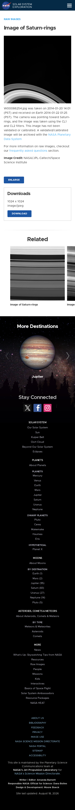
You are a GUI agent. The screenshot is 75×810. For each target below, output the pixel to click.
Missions (37, 674)
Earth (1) (37, 573)
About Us (37, 718)
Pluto (37, 520)
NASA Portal (37, 746)
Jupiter (37, 376)
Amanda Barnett (46, 780)
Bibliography (37, 723)
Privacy (37, 732)
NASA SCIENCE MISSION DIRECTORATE (37, 741)
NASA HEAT (37, 703)
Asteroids (37, 631)
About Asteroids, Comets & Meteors (37, 616)
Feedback (37, 728)
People (37, 669)
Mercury (37, 475)
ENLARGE (14, 180)
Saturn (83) (37, 588)
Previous (8, 356)
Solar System (37, 422)
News (37, 650)
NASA (4, 5)
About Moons (37, 563)
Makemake (37, 529)
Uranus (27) (37, 593)
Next (67, 356)
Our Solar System (37, 427)
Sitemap (37, 751)
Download (19, 214)
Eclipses (37, 451)
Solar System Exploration (20, 5)
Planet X (37, 549)
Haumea (37, 534)
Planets (37, 460)
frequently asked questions (28, 150)
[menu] (69, 5)
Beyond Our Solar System (37, 447)
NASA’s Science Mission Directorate (37, 773)
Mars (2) (37, 578)
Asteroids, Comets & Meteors (37, 611)
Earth (37, 485)
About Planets (37, 465)
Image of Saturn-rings (24, 304)
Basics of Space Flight (38, 688)
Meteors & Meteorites (37, 626)
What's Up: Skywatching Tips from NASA (37, 655)
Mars (37, 490)
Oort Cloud (37, 442)
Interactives (37, 683)
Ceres (37, 524)
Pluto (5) (37, 602)
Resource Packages (37, 698)
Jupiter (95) (37, 583)
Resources (37, 659)
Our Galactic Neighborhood (20, 14)
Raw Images (12, 19)
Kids (37, 679)
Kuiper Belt (37, 437)
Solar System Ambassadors (37, 693)
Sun (37, 432)
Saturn (37, 500)
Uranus (37, 504)
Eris (37, 539)
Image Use (37, 737)
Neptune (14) (37, 597)
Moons (37, 558)
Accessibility (37, 755)
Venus (37, 480)
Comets (37, 636)
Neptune (37, 509)
